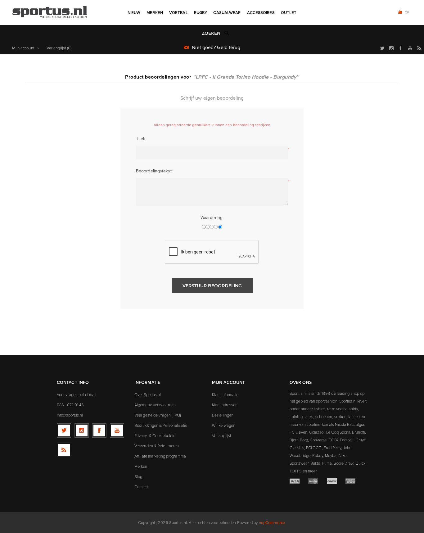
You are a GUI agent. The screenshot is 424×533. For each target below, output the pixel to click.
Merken (140, 466)
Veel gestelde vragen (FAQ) (157, 415)
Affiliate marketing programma (160, 456)
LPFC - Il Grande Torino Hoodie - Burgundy (246, 76)
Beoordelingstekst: (154, 171)
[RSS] (64, 450)
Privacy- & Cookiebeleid (154, 435)
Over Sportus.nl (147, 394)
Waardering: (212, 217)
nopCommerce (272, 523)
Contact (141, 487)
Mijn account (23, 48)
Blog (138, 476)
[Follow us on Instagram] (82, 430)
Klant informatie (225, 394)
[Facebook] (99, 430)
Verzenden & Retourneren (156, 446)
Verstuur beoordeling (212, 286)
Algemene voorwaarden (155, 405)
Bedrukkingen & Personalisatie (160, 425)
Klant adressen (224, 405)
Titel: (140, 138)
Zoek (227, 33)
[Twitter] (64, 430)
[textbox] (205, 33)
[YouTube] (117, 430)
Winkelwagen (223, 425)
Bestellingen (222, 415)
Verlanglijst (221, 435)
